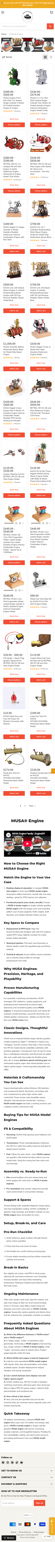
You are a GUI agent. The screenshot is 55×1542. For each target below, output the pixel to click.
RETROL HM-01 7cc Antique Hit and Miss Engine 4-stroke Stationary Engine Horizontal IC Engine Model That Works (12, 170)
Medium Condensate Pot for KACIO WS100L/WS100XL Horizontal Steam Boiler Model (40, 778)
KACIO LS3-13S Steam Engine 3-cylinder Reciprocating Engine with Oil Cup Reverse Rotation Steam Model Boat (40, 294)
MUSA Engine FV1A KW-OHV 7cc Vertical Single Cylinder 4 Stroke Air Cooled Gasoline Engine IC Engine (13, 103)
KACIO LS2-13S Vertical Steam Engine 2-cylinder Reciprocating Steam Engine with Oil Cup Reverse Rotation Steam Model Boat (14, 294)
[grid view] (45, 57)
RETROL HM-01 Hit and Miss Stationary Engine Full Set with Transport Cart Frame (40, 412)
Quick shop (14, 119)
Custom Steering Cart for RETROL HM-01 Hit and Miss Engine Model (13, 476)
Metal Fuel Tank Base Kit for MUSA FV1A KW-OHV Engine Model (40, 601)
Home (3, 34)
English (26, 1515)
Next (31, 806)
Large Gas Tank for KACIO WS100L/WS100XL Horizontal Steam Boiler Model (40, 721)
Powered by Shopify (27, 1537)
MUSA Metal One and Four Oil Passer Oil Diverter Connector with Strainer (13, 720)
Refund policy (39, 1532)
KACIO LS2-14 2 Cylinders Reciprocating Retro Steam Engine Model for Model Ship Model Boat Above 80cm (41, 232)
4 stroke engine (21, 905)
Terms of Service (25, 1532)
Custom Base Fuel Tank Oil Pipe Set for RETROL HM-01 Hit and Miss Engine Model (40, 662)
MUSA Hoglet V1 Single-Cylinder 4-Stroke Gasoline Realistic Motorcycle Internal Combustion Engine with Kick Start (14, 233)
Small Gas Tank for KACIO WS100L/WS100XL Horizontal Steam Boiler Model (13, 778)
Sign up (39, 1503)
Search (13, 1532)
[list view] (51, 57)
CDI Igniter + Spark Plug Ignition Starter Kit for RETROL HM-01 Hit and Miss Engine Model (13, 662)
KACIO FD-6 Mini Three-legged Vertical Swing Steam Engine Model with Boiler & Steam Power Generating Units (40, 476)
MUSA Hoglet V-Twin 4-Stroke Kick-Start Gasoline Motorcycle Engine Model (40, 351)
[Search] (50, 26)
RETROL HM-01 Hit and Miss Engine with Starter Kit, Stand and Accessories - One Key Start (40, 169)
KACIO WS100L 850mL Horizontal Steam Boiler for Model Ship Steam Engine (13, 351)
